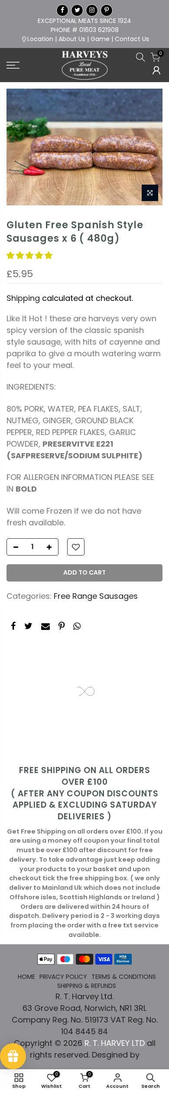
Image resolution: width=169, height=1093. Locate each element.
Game (100, 39)
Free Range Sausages (96, 596)
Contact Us (132, 39)
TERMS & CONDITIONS (123, 976)
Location (40, 39)
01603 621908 (99, 30)
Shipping (23, 298)
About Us (71, 39)
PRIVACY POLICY (63, 976)
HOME (26, 976)
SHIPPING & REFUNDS (86, 985)
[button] (30, 255)
